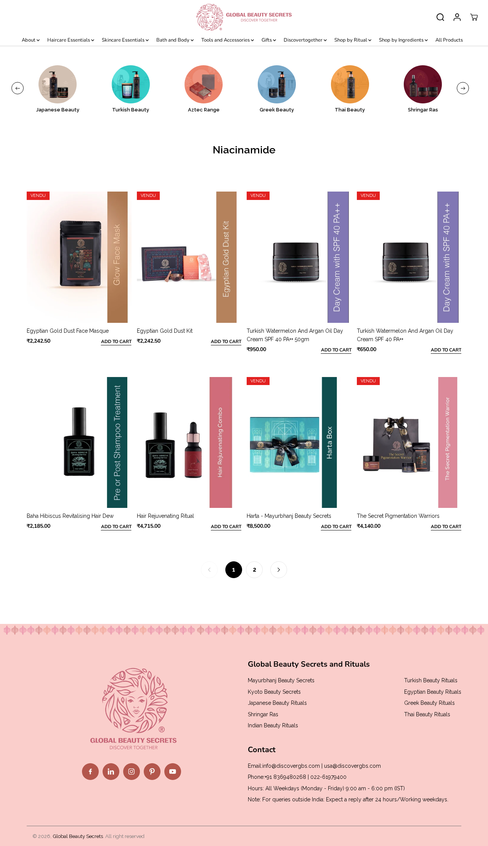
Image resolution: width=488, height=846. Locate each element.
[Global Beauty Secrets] (244, 17)
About (29, 40)
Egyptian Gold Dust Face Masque (68, 331)
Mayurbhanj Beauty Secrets (281, 680)
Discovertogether (304, 40)
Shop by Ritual (351, 40)
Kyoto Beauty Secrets (274, 692)
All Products (449, 40)
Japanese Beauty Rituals (277, 703)
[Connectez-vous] (457, 17)
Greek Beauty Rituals (429, 703)
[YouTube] (172, 771)
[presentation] (17, 88)
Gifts (267, 40)
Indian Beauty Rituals (273, 725)
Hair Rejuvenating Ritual (165, 516)
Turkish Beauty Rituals (431, 680)
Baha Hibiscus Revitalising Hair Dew (70, 516)
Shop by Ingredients (402, 40)
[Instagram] (131, 771)
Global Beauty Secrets (78, 836)
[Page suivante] (279, 570)
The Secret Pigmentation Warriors (398, 516)
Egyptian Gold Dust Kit (165, 331)
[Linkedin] (111, 771)
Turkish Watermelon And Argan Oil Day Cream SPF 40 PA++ (405, 335)
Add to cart (116, 341)
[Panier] (474, 17)
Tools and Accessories (226, 40)
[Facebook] (90, 771)
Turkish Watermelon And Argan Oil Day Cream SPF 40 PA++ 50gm (295, 335)
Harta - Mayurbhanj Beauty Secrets (289, 516)
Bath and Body (173, 40)
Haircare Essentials (69, 40)
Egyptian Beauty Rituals (432, 692)
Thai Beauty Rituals (427, 714)
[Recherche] (440, 17)
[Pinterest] (152, 771)
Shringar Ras (263, 714)
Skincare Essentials (124, 40)
